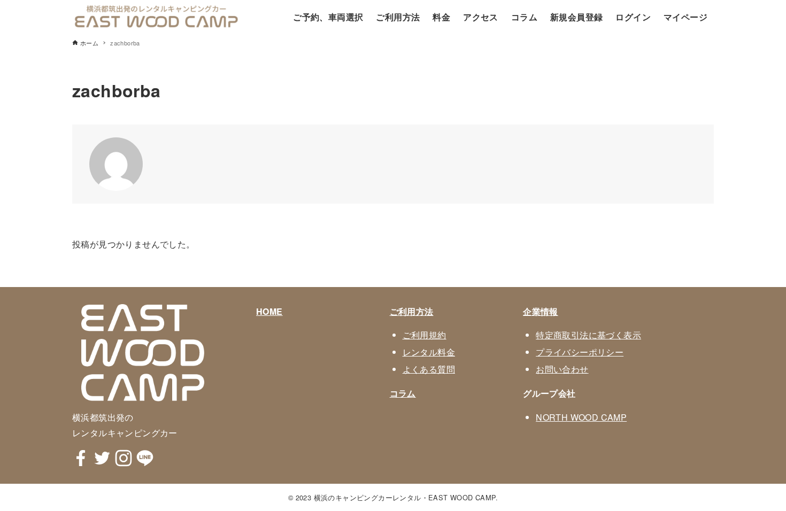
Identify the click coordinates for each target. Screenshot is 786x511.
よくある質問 (429, 369)
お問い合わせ (562, 369)
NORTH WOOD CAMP (581, 417)
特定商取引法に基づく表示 (588, 335)
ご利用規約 (424, 335)
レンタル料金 (429, 352)
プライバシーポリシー (579, 352)
